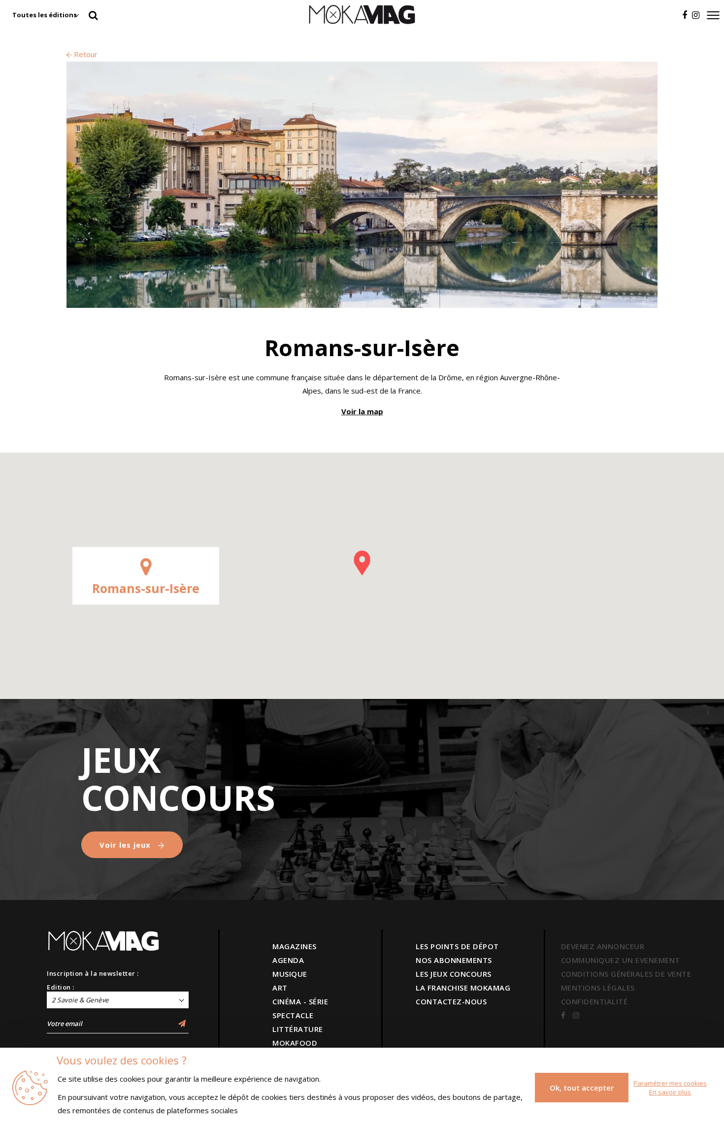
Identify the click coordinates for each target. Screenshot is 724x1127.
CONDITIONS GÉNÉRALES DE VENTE (626, 974)
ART (280, 988)
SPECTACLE (293, 1015)
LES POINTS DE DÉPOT (457, 946)
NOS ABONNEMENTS (454, 960)
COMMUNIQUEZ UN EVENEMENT (620, 960)
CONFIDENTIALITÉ (594, 1001)
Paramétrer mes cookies (670, 1083)
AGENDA (288, 960)
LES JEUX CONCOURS (454, 974)
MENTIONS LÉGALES (598, 988)
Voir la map (362, 411)
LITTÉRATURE (297, 1029)
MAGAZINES (294, 946)
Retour (85, 54)
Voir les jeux (126, 845)
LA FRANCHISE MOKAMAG (463, 988)
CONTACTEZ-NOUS (451, 1001)
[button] (362, 563)
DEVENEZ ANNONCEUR (603, 946)
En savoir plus (670, 1092)
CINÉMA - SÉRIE (300, 1001)
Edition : (60, 987)
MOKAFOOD (294, 1043)
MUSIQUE (289, 974)
